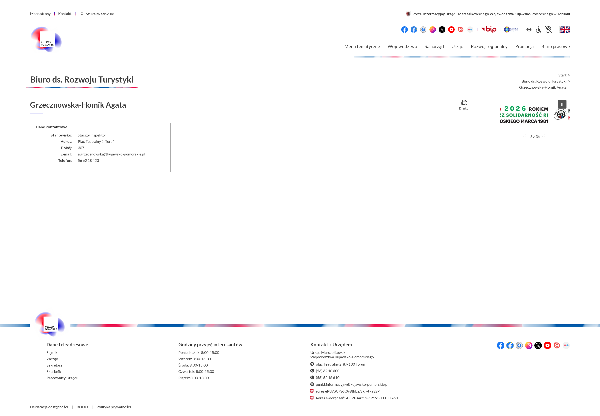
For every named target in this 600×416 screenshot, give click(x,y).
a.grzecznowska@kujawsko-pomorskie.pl (111, 154)
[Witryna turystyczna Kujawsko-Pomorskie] (511, 29)
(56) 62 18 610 (327, 377)
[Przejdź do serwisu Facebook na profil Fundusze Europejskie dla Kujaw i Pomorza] (414, 29)
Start (562, 75)
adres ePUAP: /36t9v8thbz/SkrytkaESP (347, 391)
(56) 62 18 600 (327, 370)
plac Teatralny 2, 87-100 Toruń (340, 364)
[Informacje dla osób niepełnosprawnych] (543, 29)
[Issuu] (461, 29)
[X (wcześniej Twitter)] (442, 29)
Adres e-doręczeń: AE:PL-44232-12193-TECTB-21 (356, 398)
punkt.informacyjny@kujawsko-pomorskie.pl (352, 384)
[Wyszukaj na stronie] (82, 13)
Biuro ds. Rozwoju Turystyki (543, 81)
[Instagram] (432, 29)
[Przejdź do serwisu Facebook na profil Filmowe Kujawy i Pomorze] (423, 29)
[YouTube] (451, 29)
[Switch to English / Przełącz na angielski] (564, 29)
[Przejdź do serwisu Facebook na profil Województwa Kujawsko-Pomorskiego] (404, 29)
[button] (535, 114)
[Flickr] (470, 29)
